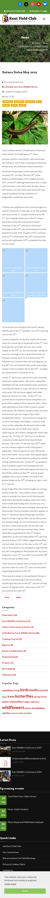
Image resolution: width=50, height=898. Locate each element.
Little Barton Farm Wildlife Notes (32, 46)
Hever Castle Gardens (18, 809)
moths (14, 105)
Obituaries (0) (9, 674)
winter (28, 708)
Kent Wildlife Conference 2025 (27, 747)
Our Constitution (11, 852)
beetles (28, 713)
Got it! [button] (25, 891)
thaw (4, 696)
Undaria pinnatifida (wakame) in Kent (29, 758)
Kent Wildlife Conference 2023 (27, 772)
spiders (6, 701)
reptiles (22, 105)
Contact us (8, 870)
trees (11, 696)
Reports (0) (7, 645)
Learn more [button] (10, 884)
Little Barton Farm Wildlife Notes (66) (20, 633)
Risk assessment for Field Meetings (19, 858)
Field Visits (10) (9, 615)
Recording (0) (8, 668)
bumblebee (38, 708)
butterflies (19, 102)
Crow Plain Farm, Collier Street (22, 796)
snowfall (43, 690)
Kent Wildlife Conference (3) (16, 621)
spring (37, 696)
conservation (17, 713)
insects (6, 105)
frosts (44, 696)
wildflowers (7, 102)
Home (37, 43)
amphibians (8, 690)
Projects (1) (7, 662)
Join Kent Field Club (15, 11)
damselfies (16, 701)
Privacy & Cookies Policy (14, 864)
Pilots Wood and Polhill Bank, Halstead (25, 822)
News (45, 43)
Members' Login (39, 11)
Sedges (26, 701)
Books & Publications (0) (14, 651)
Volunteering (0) (10, 656)
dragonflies (30, 102)
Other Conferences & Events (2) (17, 627)
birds (39, 102)
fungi (17, 690)
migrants (35, 701)
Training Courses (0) (12, 639)
